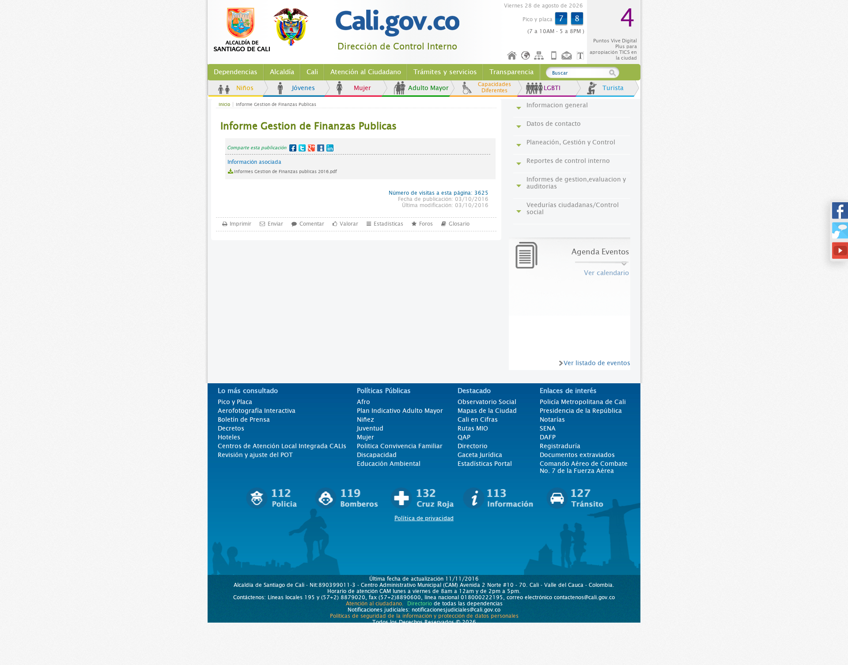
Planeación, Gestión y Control (570, 142)
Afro (363, 401)
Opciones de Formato (582, 55)
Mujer (362, 87)
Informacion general (557, 105)
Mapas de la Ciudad (487, 410)
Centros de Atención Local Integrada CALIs (282, 446)
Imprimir (240, 224)
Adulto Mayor (428, 87)
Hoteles (229, 437)
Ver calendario (606, 273)
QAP (464, 437)
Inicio (512, 55)
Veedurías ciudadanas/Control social (572, 208)
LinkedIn (329, 147)
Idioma (526, 55)
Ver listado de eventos (597, 363)
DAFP (548, 437)
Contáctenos (567, 55)
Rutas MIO (473, 428)
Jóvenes (303, 87)
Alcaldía (282, 72)
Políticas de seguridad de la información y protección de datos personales (424, 616)
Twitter (302, 147)
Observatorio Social (487, 401)
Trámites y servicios (445, 72)
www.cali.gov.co (264, 30)
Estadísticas (388, 224)
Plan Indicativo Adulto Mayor (400, 410)
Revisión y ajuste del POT (255, 454)
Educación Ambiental (388, 463)
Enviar (275, 224)
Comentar (311, 224)
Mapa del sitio (540, 55)
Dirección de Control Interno (397, 47)
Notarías (552, 419)
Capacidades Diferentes (494, 87)
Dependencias (235, 72)
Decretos (231, 428)
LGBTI (552, 87)
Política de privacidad (424, 518)
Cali (312, 72)
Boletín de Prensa (244, 419)
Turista (613, 87)
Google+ (311, 147)
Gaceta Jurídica (480, 454)
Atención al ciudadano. (375, 604)
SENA (548, 428)
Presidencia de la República (581, 410)
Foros (426, 224)
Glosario (459, 224)
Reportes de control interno (568, 160)
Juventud (370, 428)
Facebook (292, 147)
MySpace (320, 147)
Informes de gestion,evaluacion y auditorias (576, 183)
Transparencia (511, 72)
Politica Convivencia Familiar (400, 446)
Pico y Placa (235, 401)
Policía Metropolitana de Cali (583, 401)
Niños (245, 87)
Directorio (473, 446)
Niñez (365, 419)
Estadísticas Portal (485, 463)
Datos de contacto (553, 123)
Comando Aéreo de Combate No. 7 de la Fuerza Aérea (584, 467)
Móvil (553, 55)
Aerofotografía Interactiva (256, 410)
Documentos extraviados (577, 454)
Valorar (349, 224)
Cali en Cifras (478, 419)
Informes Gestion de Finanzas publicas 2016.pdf (285, 171)
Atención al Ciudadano (365, 72)
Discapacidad (377, 454)
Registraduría (560, 446)
